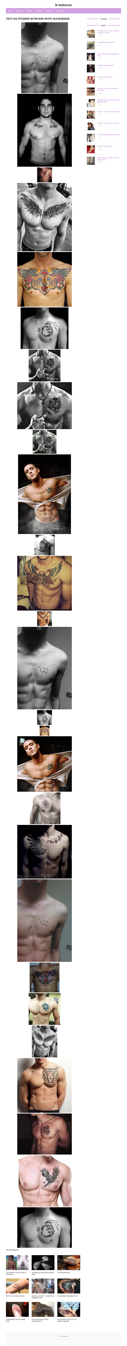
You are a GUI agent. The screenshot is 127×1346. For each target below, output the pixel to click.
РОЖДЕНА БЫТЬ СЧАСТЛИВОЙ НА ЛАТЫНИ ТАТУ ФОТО (108, 32)
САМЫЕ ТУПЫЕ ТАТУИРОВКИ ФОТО (108, 112)
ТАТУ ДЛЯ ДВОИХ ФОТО (105, 77)
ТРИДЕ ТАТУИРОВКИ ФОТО (106, 65)
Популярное (59, 11)
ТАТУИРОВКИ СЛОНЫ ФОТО (106, 42)
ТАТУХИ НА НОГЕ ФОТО (104, 146)
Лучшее (29, 11)
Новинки (39, 11)
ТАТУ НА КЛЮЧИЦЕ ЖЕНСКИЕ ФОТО (109, 135)
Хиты (10, 11)
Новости (49, 11)
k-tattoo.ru (63, 5)
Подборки (19, 11)
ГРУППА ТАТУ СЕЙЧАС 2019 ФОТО (108, 123)
